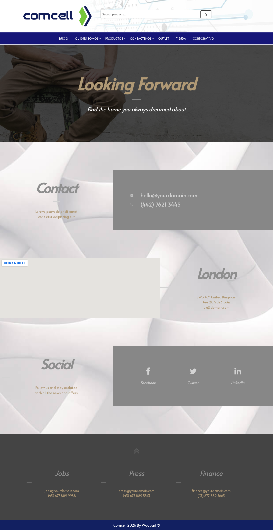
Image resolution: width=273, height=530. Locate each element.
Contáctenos (140, 38)
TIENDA (181, 38)
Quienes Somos (87, 38)
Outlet (163, 38)
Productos (114, 38)
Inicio (63, 38)
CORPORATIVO (203, 38)
